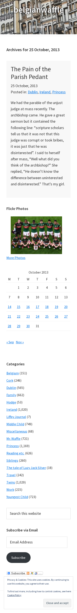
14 (9, 307)
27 (66, 316)
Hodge (11, 402)
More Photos (15, 258)
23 (28, 316)
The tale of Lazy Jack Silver (26, 468)
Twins (10, 482)
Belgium (12, 373)
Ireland (44, 91)
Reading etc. (15, 453)
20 (66, 307)
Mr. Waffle (13, 438)
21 (9, 316)
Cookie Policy (14, 595)
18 (47, 307)
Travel (11, 475)
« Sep (10, 342)
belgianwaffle (38, 9)
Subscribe (18, 557)
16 (28, 307)
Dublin (33, 91)
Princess (59, 91)
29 (18, 326)
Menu (41, 27)
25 (47, 316)
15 (18, 307)
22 (18, 316)
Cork (9, 380)
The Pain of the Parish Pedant (31, 73)
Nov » (20, 342)
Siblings (12, 460)
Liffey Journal (16, 417)
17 (37, 307)
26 (56, 316)
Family (11, 395)
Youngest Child (17, 497)
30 (28, 326)
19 (56, 307)
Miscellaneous (16, 431)
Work (10, 489)
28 (9, 326)
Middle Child (15, 424)
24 (37, 316)
